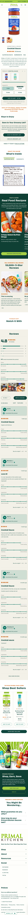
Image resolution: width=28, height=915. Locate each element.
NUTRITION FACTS (7, 54)
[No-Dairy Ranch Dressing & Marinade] (19, 700)
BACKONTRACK (8, 1)
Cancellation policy (5, 907)
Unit (8, 88)
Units (20, 88)
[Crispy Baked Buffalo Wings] (11, 222)
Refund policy (4, 905)
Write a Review (21, 398)
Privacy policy (12, 905)
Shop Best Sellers (14, 731)
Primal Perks (15, 108)
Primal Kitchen (8, 901)
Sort (14, 403)
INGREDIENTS (18, 54)
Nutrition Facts (9, 159)
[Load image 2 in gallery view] (9, 40)
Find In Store (19, 143)
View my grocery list (14, 139)
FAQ (24, 54)
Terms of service (20, 905)
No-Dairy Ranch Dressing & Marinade (19, 712)
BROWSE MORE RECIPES (14, 253)
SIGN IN (14, 792)
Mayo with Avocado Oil (6, 712)
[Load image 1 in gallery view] (3, 40)
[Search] (21, 5)
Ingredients (20, 159)
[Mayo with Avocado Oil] (6, 700)
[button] (14, 51)
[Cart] (25, 5)
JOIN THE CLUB (14, 788)
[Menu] (2, 5)
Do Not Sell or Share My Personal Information (12, 910)
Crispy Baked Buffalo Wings (10, 236)
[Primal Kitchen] (14, 5)
